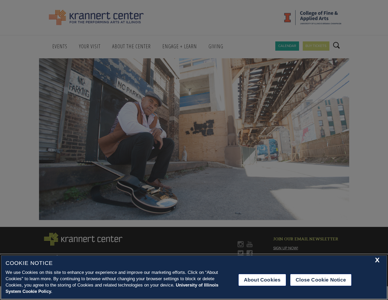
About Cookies (262, 280)
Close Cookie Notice (321, 280)
